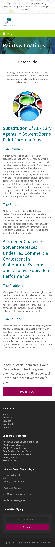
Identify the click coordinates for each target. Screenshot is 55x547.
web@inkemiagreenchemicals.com (20, 494)
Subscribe (27, 527)
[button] (7, 33)
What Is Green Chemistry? (15, 444)
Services (7, 420)
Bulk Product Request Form (17, 451)
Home (6, 414)
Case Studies (9, 423)
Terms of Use (9, 460)
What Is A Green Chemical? (16, 448)
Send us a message (12, 500)
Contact (7, 427)
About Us (7, 417)
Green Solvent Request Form (17, 454)
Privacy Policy (10, 457)
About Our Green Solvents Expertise (20, 441)
